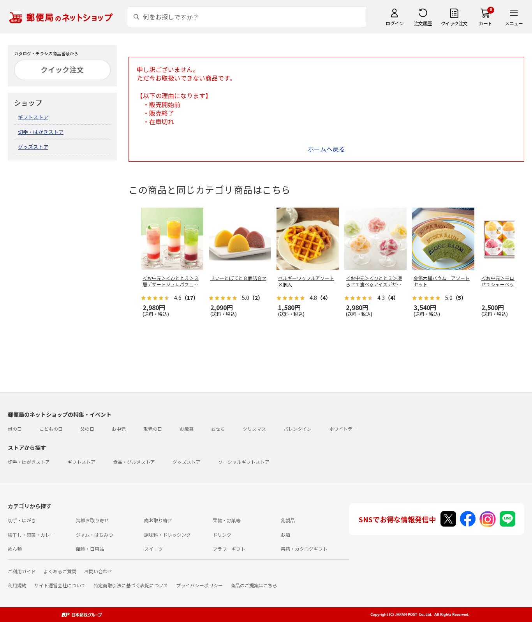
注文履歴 (423, 23)
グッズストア (33, 146)
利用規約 (17, 585)
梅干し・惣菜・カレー (31, 534)
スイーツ (153, 548)
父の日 (87, 428)
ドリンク (222, 534)
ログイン (394, 23)
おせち (218, 428)
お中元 (119, 428)
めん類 (15, 548)
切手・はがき (22, 520)
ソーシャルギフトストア (244, 461)
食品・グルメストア (134, 461)
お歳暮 (187, 428)
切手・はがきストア (40, 132)
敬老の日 (152, 428)
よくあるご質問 (60, 571)
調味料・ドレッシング (167, 534)
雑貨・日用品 (90, 548)
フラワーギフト (229, 548)
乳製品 (288, 520)
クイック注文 (454, 23)
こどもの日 (51, 428)
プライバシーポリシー (199, 585)
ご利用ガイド (22, 571)
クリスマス (254, 428)
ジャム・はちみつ (94, 534)
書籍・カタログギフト (304, 548)
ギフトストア (33, 117)
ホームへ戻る (326, 148)
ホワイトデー (343, 428)
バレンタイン (298, 428)
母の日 (15, 428)
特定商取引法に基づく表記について (130, 585)
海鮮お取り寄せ (92, 520)
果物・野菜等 (227, 520)
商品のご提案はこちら (254, 585)
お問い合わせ (98, 571)
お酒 (285, 534)
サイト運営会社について (60, 585)
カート (485, 23)
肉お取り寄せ (158, 520)
